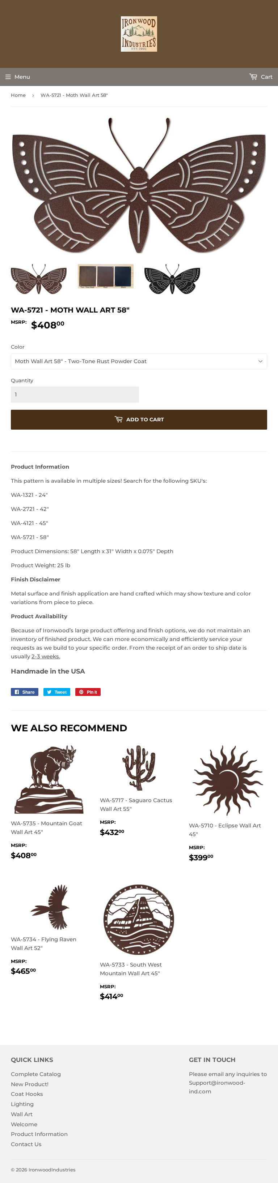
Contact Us (26, 1144)
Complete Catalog (36, 1074)
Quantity (22, 380)
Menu (22, 76)
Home (18, 95)
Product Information (39, 1134)
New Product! (30, 1084)
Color (18, 347)
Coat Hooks (27, 1093)
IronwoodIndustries (52, 1170)
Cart (266, 76)
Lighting (22, 1104)
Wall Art (22, 1114)
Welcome (24, 1124)
